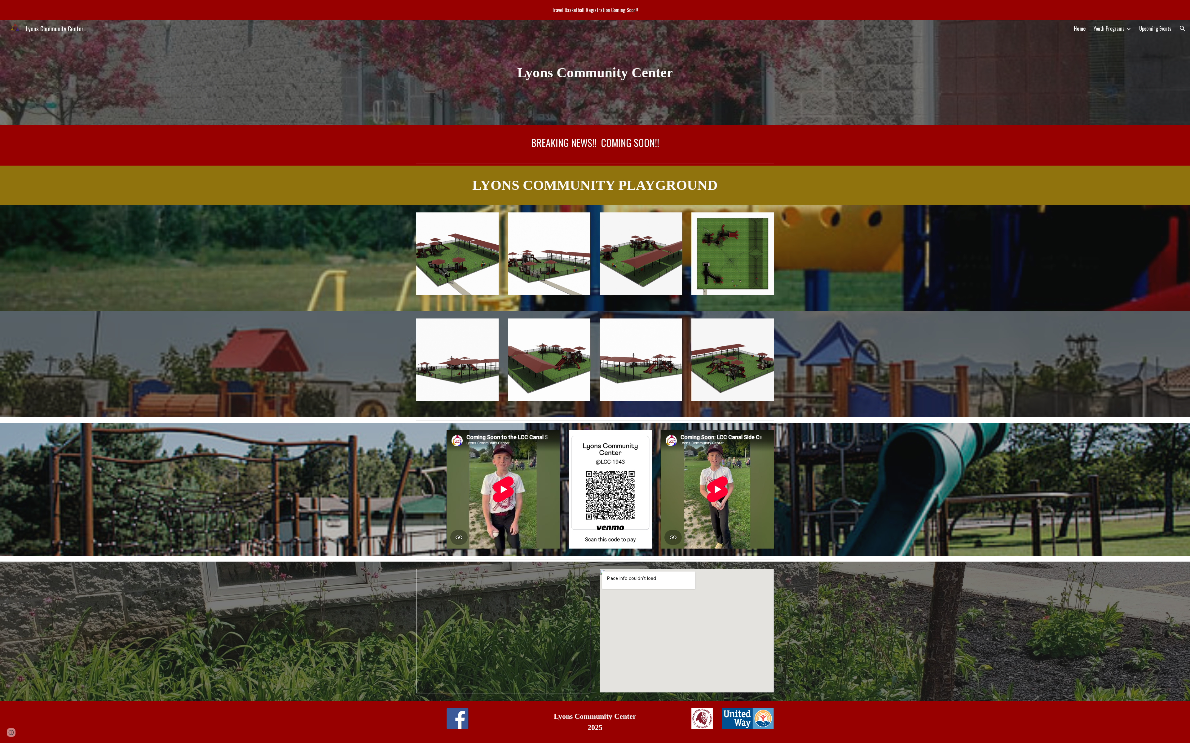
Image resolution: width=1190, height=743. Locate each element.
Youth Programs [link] (1109, 28)
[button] (1182, 28)
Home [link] (1080, 28)
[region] (595, 10)
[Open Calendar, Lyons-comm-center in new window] (579, 577)
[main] (595, 72)
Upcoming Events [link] (1155, 28)
